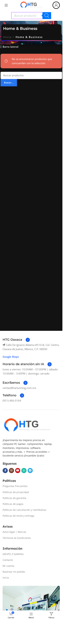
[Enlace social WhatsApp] (24, 470)
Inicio (7, 37)
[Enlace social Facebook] (5, 470)
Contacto (8, 560)
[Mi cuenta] (56, 5)
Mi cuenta (8, 565)
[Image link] (27, 425)
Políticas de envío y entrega (18, 515)
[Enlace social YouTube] (17, 470)
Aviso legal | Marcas (14, 531)
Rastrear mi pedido (14, 571)
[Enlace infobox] (16, 340)
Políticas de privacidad (16, 492)
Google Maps (11, 356)
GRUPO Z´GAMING (13, 554)
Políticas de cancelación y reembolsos (24, 509)
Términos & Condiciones (17, 538)
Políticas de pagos (13, 504)
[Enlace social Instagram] (11, 470)
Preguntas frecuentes (15, 486)
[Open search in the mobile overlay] (31, 15)
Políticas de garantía (14, 498)
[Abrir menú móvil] (6, 5)
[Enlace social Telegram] (30, 470)
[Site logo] (31, 5)
